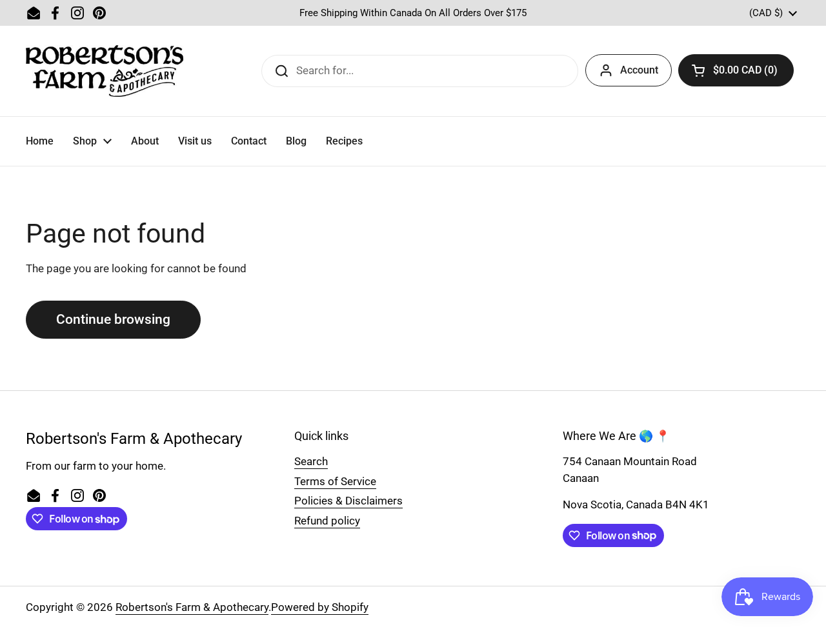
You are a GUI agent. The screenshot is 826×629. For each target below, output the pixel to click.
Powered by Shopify (319, 607)
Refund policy (327, 520)
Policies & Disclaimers (348, 500)
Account (639, 70)
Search (311, 461)
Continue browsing (113, 319)
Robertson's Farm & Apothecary (192, 607)
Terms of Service (335, 481)
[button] (736, 70)
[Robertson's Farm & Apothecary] (104, 71)
